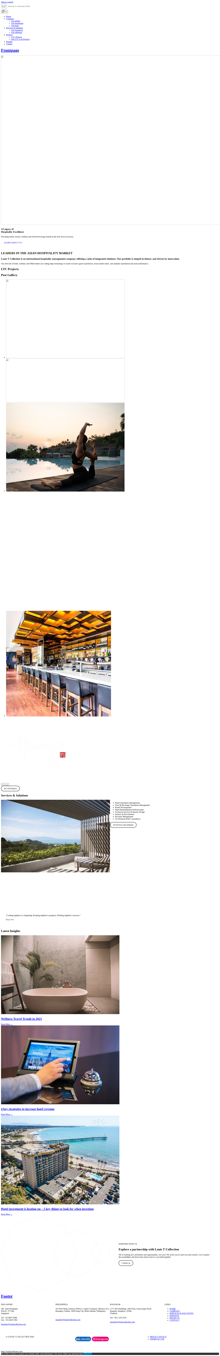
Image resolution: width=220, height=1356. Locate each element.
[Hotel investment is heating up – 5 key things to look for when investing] (60, 1204)
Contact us (126, 1263)
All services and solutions (123, 825)
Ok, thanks (87, 1354)
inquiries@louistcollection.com (13, 1324)
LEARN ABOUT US (13, 243)
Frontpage (10, 50)
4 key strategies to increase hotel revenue (27, 1109)
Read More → (7, 1024)
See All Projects (10, 788)
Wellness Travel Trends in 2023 (21, 1018)
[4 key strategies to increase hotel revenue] (60, 1103)
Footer (7, 1296)
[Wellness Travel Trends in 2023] (60, 1013)
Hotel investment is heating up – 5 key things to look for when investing (47, 1209)
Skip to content (7, 2)
